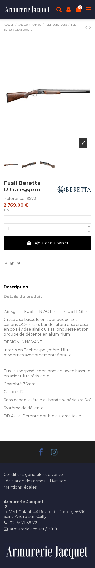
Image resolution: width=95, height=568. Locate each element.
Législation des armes (24, 481)
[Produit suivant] (87, 27)
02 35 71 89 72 (23, 522)
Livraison (58, 481)
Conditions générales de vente (33, 474)
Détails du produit (23, 296)
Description (16, 287)
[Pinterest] (18, 263)
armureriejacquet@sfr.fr (33, 529)
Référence (14, 198)
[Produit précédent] (90, 27)
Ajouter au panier (51, 243)
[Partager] (6, 263)
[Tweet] (12, 263)
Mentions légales (20, 487)
